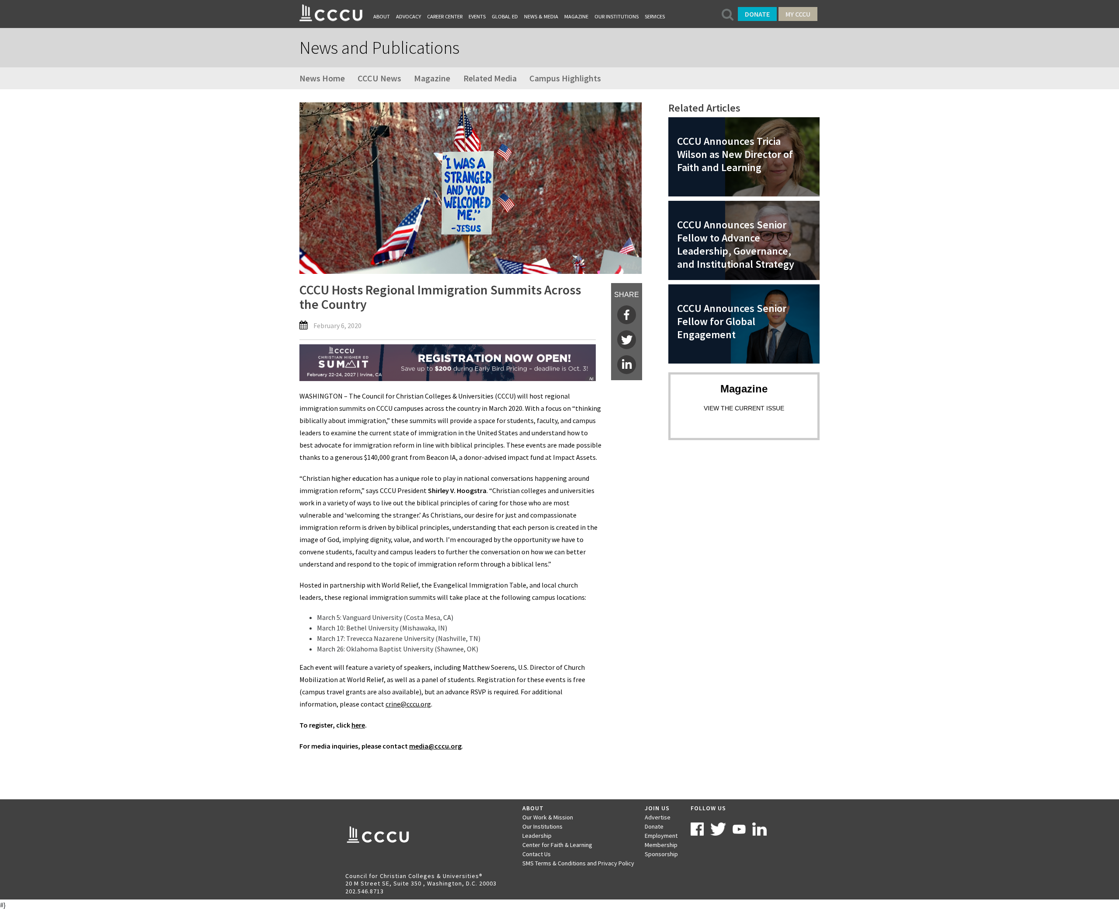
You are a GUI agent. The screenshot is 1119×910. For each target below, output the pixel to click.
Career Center (444, 16)
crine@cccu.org (408, 704)
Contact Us (536, 854)
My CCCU (797, 14)
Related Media (490, 78)
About (381, 16)
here (358, 725)
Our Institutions (616, 16)
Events (477, 16)
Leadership (537, 836)
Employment (661, 836)
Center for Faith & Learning (557, 845)
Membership (661, 845)
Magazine (576, 16)
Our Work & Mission (547, 817)
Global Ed (505, 16)
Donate (757, 14)
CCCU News (379, 78)
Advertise (658, 817)
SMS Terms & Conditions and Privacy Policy (578, 863)
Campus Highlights (565, 78)
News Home (322, 78)
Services (655, 16)
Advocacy (408, 16)
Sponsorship (661, 854)
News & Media (541, 16)
